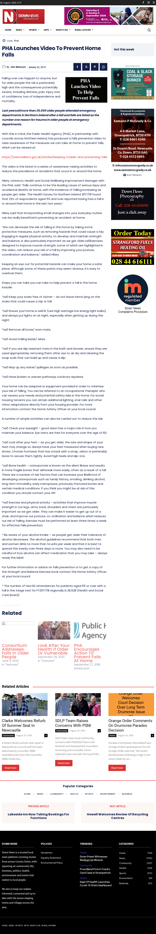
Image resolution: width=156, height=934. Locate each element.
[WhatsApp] (103, 67)
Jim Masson (18, 67)
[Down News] (33, 16)
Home (112, 735)
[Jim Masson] (4, 67)
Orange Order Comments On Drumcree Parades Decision (130, 725)
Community (8, 735)
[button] (148, 30)
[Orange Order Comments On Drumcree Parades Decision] (131, 704)
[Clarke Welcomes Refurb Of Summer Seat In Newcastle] (25, 704)
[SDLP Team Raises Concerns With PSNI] (78, 704)
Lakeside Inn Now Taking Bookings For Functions (38, 816)
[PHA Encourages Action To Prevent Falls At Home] (90, 630)
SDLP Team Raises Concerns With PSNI (73, 723)
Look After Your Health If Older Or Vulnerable (54, 649)
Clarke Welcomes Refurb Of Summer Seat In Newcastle (23, 725)
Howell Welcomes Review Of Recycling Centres (117, 816)
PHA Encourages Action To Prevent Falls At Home (87, 653)
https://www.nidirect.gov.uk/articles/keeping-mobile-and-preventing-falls (54, 157)
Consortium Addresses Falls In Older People (15, 651)
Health (83, 852)
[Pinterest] (95, 67)
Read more (10, 767)
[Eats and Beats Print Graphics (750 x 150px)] (108, 24)
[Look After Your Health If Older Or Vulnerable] (54, 630)
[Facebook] (143, 3)
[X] (154, 3)
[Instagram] (148, 3)
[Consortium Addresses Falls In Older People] (18, 630)
